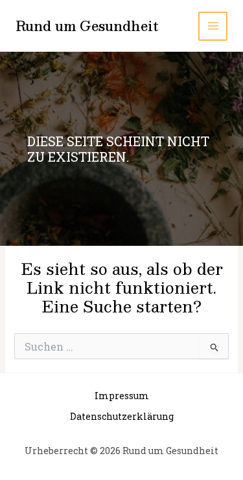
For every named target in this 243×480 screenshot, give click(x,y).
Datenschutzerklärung (122, 416)
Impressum (122, 395)
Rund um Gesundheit (87, 26)
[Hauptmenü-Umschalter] (212, 26)
